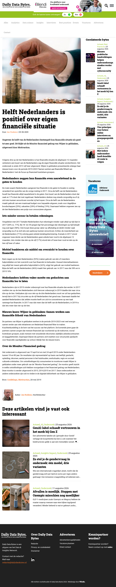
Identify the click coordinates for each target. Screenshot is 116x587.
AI (42, 424)
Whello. (82, 582)
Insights (40, 22)
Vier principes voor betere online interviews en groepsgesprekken (105, 134)
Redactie (34, 544)
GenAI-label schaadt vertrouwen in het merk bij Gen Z (56, 430)
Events (76, 22)
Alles (6, 22)
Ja (65, 14)
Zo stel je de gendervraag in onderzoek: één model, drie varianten (51, 463)
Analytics (15, 22)
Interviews (51, 22)
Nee (76, 14)
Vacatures (86, 22)
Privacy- (34, 547)
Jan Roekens (12, 132)
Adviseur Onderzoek (104, 189)
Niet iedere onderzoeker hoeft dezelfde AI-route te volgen (104, 156)
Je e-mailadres (93, 259)
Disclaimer (35, 551)
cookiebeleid (45, 547)
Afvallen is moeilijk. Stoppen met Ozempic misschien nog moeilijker (56, 493)
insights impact (48, 453)
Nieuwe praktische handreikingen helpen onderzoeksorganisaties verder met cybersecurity (105, 61)
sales (110, 547)
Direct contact (65, 547)
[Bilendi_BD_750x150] (68, 11)
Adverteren (98, 22)
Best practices (65, 22)
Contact (7, 32)
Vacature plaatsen (67, 543)
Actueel (36, 424)
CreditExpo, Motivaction (18, 379)
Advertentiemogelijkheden (70, 540)
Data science (28, 22)
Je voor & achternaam (96, 240)
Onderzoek (49, 424)
